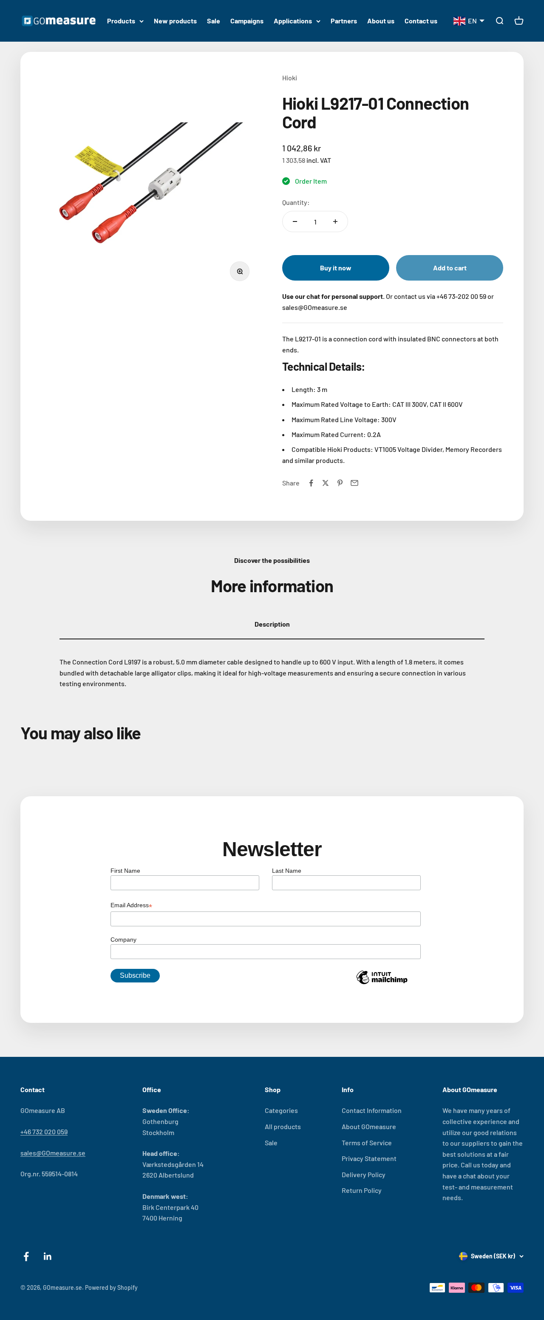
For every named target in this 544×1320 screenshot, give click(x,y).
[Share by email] (354, 483)
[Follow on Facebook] (26, 1256)
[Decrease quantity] (295, 221)
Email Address (131, 906)
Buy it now (335, 268)
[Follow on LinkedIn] (48, 1256)
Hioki (289, 78)
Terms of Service (367, 1142)
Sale (213, 21)
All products (283, 1126)
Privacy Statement (369, 1158)
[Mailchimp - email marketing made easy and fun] (381, 983)
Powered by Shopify (111, 1287)
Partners (344, 21)
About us (380, 21)
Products (121, 21)
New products (175, 21)
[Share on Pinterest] (340, 483)
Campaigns (247, 21)
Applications (293, 21)
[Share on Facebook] (311, 483)
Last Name (286, 870)
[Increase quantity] (335, 221)
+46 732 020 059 (44, 1131)
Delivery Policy (363, 1174)
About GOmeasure (369, 1126)
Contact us (421, 21)
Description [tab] (272, 624)
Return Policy (362, 1190)
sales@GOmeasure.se (52, 1153)
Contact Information (372, 1110)
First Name (125, 870)
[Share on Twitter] (325, 483)
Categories (281, 1110)
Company (123, 939)
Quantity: (296, 202)
